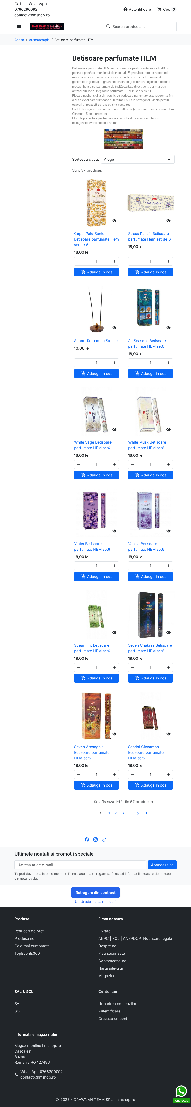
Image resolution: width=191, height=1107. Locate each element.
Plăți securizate (111, 953)
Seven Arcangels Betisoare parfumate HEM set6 (91, 752)
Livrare (104, 931)
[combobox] (140, 26)
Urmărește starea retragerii (95, 901)
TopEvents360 (27, 953)
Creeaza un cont (112, 1018)
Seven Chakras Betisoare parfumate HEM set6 (150, 648)
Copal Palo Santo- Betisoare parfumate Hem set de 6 (96, 239)
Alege (109, 159)
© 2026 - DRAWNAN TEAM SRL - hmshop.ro (95, 1099)
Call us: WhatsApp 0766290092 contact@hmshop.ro (32, 9)
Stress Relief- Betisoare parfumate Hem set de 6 (149, 236)
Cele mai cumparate (32, 946)
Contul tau (107, 991)
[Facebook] (87, 839)
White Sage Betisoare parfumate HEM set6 (93, 445)
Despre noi (107, 946)
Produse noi (24, 938)
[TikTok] (104, 839)
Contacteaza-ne (112, 960)
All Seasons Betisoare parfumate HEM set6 (147, 343)
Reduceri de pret (29, 931)
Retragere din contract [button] (96, 892)
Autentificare (109, 1011)
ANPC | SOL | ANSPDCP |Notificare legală (135, 938)
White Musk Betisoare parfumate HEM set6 (147, 445)
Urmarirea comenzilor (117, 1003)
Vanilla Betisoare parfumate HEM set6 (146, 546)
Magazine (106, 975)
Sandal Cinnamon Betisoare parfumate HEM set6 (146, 752)
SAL (17, 1003)
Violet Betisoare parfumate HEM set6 (92, 546)
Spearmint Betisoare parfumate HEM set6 (92, 648)
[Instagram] (95, 839)
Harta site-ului (110, 968)
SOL (18, 1011)
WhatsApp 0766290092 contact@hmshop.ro (41, 1074)
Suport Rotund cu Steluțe (96, 340)
